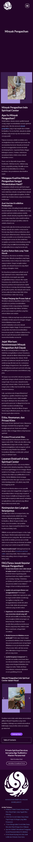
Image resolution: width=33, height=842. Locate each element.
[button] (27, 6)
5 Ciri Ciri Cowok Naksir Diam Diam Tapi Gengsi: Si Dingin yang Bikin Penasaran (17, 819)
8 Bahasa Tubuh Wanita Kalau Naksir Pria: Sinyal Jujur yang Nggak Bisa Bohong (17, 812)
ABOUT (19, 802)
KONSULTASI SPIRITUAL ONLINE (16, 799)
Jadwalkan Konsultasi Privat (16, 763)
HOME (13, 802)
